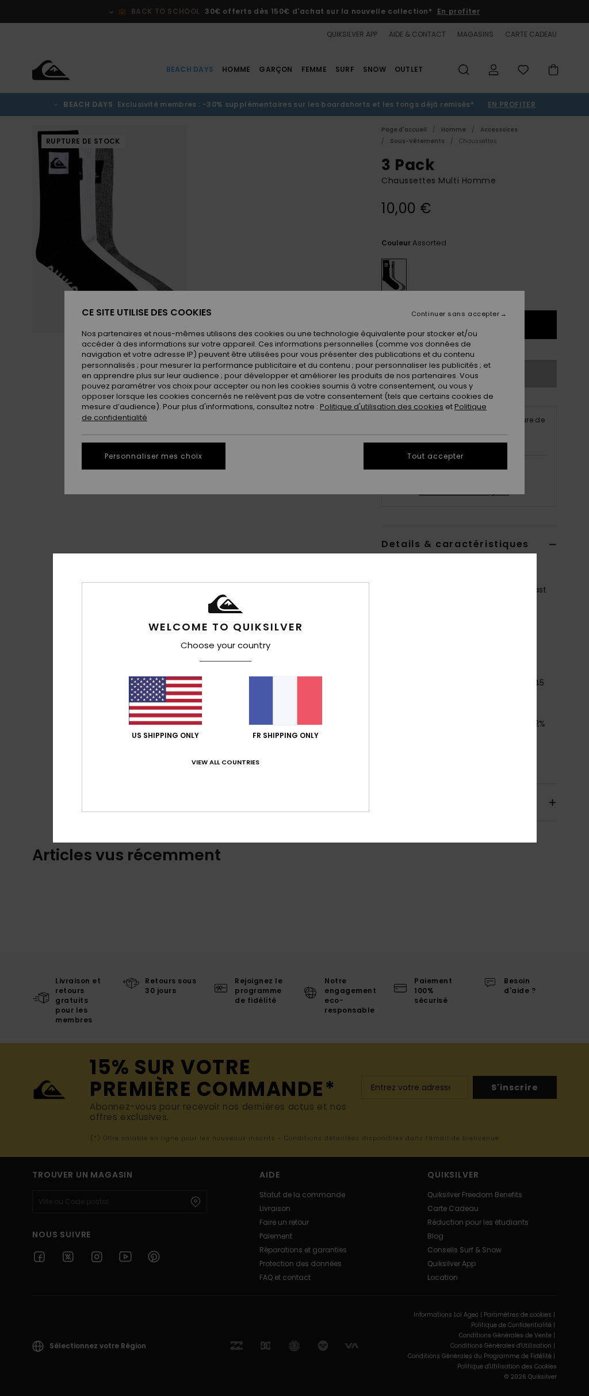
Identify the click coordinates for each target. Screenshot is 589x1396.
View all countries (225, 762)
